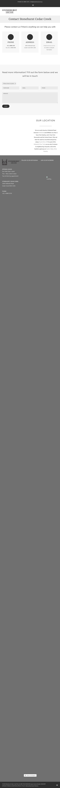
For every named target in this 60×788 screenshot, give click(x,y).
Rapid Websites (34, 785)
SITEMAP (4, 785)
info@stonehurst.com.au (36, 1)
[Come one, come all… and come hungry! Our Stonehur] (24, 477)
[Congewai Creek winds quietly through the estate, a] (35, 626)
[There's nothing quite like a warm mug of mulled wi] (30, 684)
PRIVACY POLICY (21, 785)
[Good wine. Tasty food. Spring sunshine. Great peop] (24, 259)
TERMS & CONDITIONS (12, 785)
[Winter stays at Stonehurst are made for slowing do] (24, 685)
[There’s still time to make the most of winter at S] (30, 234)
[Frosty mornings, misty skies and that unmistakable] (35, 200)
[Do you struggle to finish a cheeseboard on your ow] (35, 426)
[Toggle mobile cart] (54, 10)
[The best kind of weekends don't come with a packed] (30, 393)
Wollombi (41, 132)
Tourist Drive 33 (43, 142)
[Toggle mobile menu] (57, 10)
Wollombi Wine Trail (39, 144)
